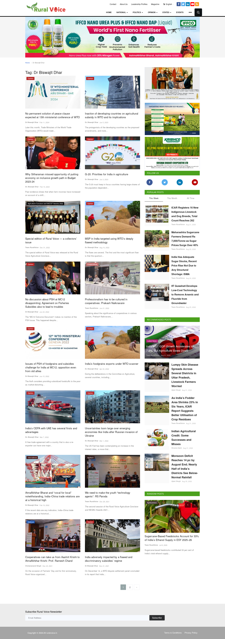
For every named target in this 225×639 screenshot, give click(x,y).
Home (109, 12)
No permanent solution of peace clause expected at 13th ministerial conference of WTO (52, 115)
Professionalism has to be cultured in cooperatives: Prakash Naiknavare (106, 301)
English (168, 4)
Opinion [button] (152, 12)
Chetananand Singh (33, 566)
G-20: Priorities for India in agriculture (106, 174)
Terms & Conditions (173, 632)
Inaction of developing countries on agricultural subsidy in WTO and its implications (111, 115)
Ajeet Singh (176, 390)
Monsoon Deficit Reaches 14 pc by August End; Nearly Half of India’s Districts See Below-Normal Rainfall (184, 466)
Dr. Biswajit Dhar (91, 122)
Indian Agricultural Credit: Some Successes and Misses (183, 437)
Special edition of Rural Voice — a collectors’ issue (51, 240)
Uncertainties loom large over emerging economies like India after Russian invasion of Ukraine (111, 431)
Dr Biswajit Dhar (31, 122)
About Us (124, 4)
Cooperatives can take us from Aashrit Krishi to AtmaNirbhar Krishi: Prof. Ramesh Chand (52, 558)
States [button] (166, 12)
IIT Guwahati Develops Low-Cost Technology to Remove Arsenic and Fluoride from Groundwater (185, 294)
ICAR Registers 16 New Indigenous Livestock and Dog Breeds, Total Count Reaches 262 (184, 214)
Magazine (155, 4)
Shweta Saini (176, 448)
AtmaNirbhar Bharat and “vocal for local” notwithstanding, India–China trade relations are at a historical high (52, 496)
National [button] (121, 12)
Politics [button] (137, 12)
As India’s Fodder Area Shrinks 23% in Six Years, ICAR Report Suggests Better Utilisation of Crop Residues (184, 408)
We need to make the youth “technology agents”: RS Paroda (107, 494)
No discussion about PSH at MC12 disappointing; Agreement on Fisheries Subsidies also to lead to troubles (47, 302)
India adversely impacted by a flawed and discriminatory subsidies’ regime (108, 558)
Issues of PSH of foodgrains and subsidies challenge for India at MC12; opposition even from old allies (50, 367)
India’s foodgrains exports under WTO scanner (111, 363)
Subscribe (157, 617)
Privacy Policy (191, 632)
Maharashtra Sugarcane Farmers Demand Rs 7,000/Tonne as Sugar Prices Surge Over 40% (185, 238)
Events (180, 12)
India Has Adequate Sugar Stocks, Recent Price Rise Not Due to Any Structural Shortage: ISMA (184, 265)
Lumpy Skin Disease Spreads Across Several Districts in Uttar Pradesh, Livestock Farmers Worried (184, 375)
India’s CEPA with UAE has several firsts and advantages (51, 430)
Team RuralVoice (32, 247)
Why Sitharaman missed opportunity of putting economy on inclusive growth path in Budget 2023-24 (51, 177)
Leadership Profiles (139, 4)
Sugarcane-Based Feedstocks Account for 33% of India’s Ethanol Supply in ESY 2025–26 (172, 538)
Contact (113, 4)
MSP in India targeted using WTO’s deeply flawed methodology (109, 240)
